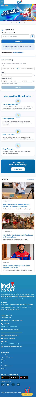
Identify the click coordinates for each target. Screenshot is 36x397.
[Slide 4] (19, 22)
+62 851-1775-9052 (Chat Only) (13, 320)
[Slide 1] (11, 22)
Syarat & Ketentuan (7, 366)
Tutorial (3, 360)
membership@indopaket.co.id (13, 347)
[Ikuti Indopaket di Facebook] (8, 384)
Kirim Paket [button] (18, 169)
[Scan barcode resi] (32, 36)
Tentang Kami (5, 354)
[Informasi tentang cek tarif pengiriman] (12, 60)
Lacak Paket (18, 41)
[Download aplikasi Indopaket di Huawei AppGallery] (24, 377)
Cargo (5, 341)
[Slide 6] (25, 22)
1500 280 (7, 323)
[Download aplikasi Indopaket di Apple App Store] (14, 377)
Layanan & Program (7, 357)
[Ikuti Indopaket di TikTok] (13, 384)
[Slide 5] (22, 22)
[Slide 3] (17, 22)
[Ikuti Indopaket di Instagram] (2, 384)
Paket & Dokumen (9, 338)
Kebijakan (4, 369)
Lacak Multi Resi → (18, 52)
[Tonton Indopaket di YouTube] (18, 384)
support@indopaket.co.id (11, 329)
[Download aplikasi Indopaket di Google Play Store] (5, 377)
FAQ (2, 363)
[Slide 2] (14, 22)
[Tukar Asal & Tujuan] (18, 68)
